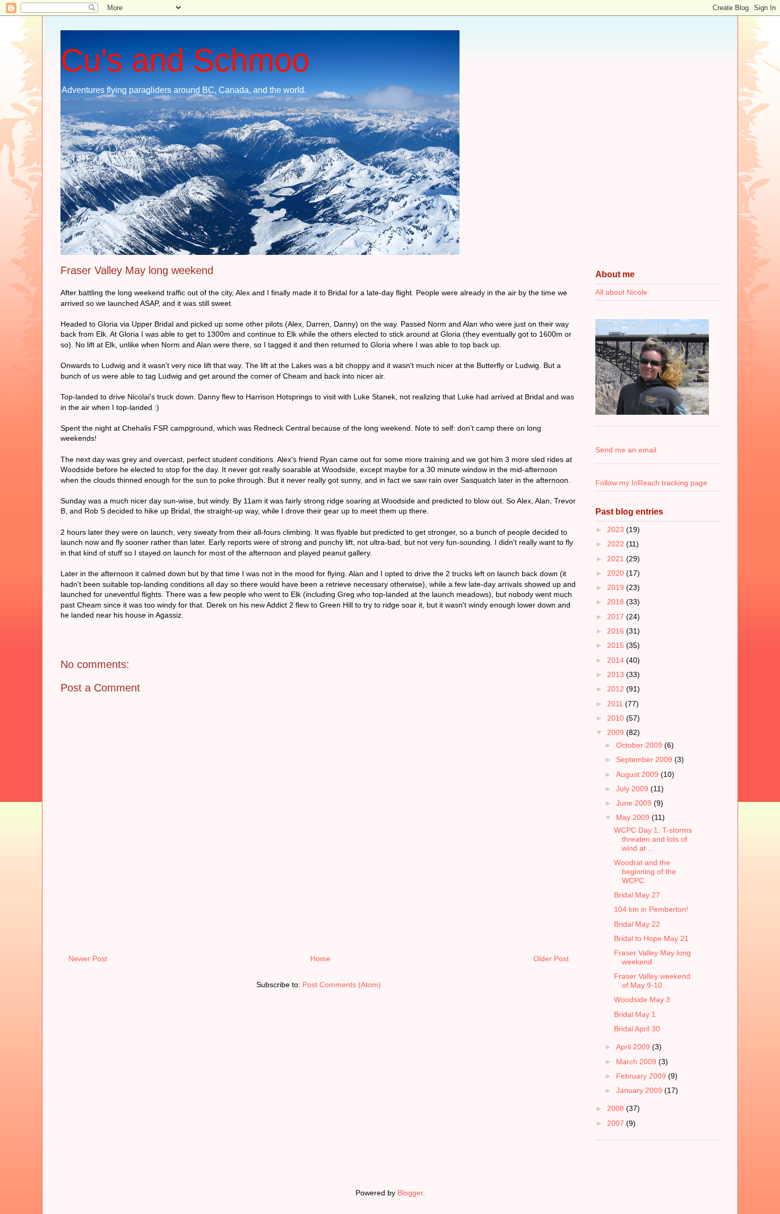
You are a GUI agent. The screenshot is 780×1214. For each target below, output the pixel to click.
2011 (616, 703)
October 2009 (640, 745)
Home (320, 958)
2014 (616, 660)
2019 (616, 587)
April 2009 (634, 1046)
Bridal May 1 (635, 1014)
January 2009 (640, 1090)
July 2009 (633, 788)
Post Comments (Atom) (341, 984)
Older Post (551, 958)
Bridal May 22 (637, 924)
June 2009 (635, 803)
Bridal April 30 (637, 1028)
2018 (616, 601)
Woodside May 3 (642, 999)
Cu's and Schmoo (184, 60)
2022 (616, 544)
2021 (616, 558)
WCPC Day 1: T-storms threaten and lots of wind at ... (653, 839)
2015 (616, 645)
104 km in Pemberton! (651, 909)
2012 (616, 689)
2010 (616, 718)
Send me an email (625, 450)
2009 (616, 732)
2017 (616, 616)
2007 (616, 1123)
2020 (616, 573)
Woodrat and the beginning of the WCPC (645, 871)
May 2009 (634, 817)
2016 (616, 631)
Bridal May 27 (637, 895)
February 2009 (642, 1076)
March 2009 (637, 1061)
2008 (616, 1108)
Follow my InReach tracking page (651, 482)
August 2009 (638, 774)
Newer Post (87, 958)
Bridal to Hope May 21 (651, 938)
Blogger (410, 1193)
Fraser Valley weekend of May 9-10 (652, 980)
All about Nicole (621, 292)
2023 (616, 529)
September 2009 (645, 759)
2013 (616, 674)
